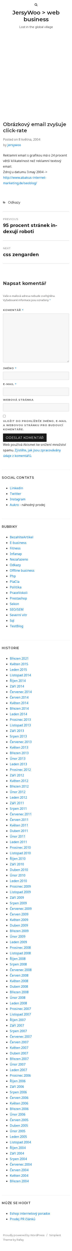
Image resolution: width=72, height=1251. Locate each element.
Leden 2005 (18, 1136)
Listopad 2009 (20, 892)
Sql (12, 620)
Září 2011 (17, 803)
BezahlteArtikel (21, 537)
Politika (15, 587)
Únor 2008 (17, 997)
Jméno (10, 368)
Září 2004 (17, 1153)
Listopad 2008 (20, 953)
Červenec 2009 (21, 908)
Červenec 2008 (21, 970)
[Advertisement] (36, 83)
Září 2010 (17, 864)
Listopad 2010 (20, 853)
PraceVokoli (19, 593)
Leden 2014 (18, 714)
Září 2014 (17, 686)
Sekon (14, 604)
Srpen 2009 (18, 903)
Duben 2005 (19, 1125)
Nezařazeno (19, 559)
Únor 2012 (17, 792)
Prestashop (18, 598)
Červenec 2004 (21, 1164)
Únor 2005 (17, 1131)
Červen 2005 (19, 1120)
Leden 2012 (18, 797)
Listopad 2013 (20, 725)
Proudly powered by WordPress (23, 1235)
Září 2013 (17, 731)
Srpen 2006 (18, 1092)
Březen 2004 (19, 1181)
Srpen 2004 (18, 1159)
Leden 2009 (18, 942)
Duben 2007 (19, 1053)
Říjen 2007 (18, 1020)
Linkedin (16, 488)
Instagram (17, 499)
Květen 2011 (19, 825)
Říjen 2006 (18, 1081)
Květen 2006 (19, 1103)
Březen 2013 (19, 753)
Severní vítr (18, 615)
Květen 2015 (19, 664)
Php (13, 576)
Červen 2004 (19, 1170)
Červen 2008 (19, 975)
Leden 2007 (18, 1070)
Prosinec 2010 (20, 847)
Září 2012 (17, 775)
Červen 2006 (19, 1098)
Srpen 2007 (18, 1031)
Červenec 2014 (21, 692)
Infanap (16, 554)
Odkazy (14, 202)
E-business (18, 543)
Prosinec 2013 (20, 719)
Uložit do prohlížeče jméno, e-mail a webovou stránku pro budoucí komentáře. (35, 425)
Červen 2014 (19, 697)
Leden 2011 (18, 842)
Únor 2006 (17, 1114)
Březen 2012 (19, 786)
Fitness (15, 548)
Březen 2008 (19, 992)
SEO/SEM (17, 609)
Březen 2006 (19, 1109)
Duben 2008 (19, 986)
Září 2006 (17, 1086)
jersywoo (14, 145)
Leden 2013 (18, 764)
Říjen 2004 (18, 1148)
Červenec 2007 (21, 1036)
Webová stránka (18, 399)
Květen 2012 (19, 781)
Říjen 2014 (18, 681)
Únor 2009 (17, 936)
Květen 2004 (19, 1175)
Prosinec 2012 (20, 769)
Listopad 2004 (20, 1142)
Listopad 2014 (20, 675)
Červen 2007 (19, 1042)
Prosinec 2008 (20, 947)
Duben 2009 (19, 925)
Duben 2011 (19, 831)
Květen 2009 (19, 920)
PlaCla (14, 581)
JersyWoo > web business (36, 16)
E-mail (10, 384)
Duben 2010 (19, 870)
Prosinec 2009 (20, 886)
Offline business (22, 570)
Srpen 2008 (18, 964)
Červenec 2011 (21, 814)
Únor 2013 (17, 758)
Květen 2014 (19, 703)
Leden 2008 (18, 1003)
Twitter (15, 493)
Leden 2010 (18, 881)
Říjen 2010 (18, 858)
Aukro (14, 505)
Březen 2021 (19, 658)
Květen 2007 (19, 1047)
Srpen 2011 (18, 808)
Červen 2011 (19, 820)
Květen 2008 (19, 981)
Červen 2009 (19, 914)
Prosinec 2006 (20, 1075)
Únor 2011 (17, 836)
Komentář (13, 310)
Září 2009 (17, 897)
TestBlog (16, 626)
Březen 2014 (19, 708)
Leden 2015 (18, 669)
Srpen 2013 (18, 736)
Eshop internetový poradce (30, 1213)
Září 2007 (17, 1025)
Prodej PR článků (22, 1219)
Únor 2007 (17, 1064)
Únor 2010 (17, 875)
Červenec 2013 (21, 742)
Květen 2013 (19, 747)
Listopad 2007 (20, 1014)
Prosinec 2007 (20, 1009)
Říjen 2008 (18, 959)
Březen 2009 (19, 931)
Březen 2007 (19, 1059)
